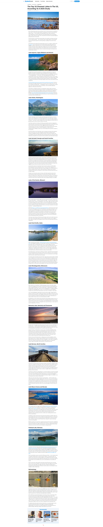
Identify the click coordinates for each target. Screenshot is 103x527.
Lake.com (31, 44)
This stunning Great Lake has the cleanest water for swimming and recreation (41, 82)
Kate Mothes (29, 10)
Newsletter (77, 1)
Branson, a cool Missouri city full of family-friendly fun (40, 207)
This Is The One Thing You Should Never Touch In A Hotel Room (54, 520)
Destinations (37, 1)
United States (39, 4)
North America (34, 4)
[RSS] (73, 1)
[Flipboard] (71, 1)
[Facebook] (70, 1)
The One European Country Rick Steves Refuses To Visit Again (39, 520)
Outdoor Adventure (49, 1)
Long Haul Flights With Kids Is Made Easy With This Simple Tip (31, 520)
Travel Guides (42, 1)
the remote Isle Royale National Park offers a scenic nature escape (42, 92)
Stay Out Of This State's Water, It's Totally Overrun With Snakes (47, 520)
